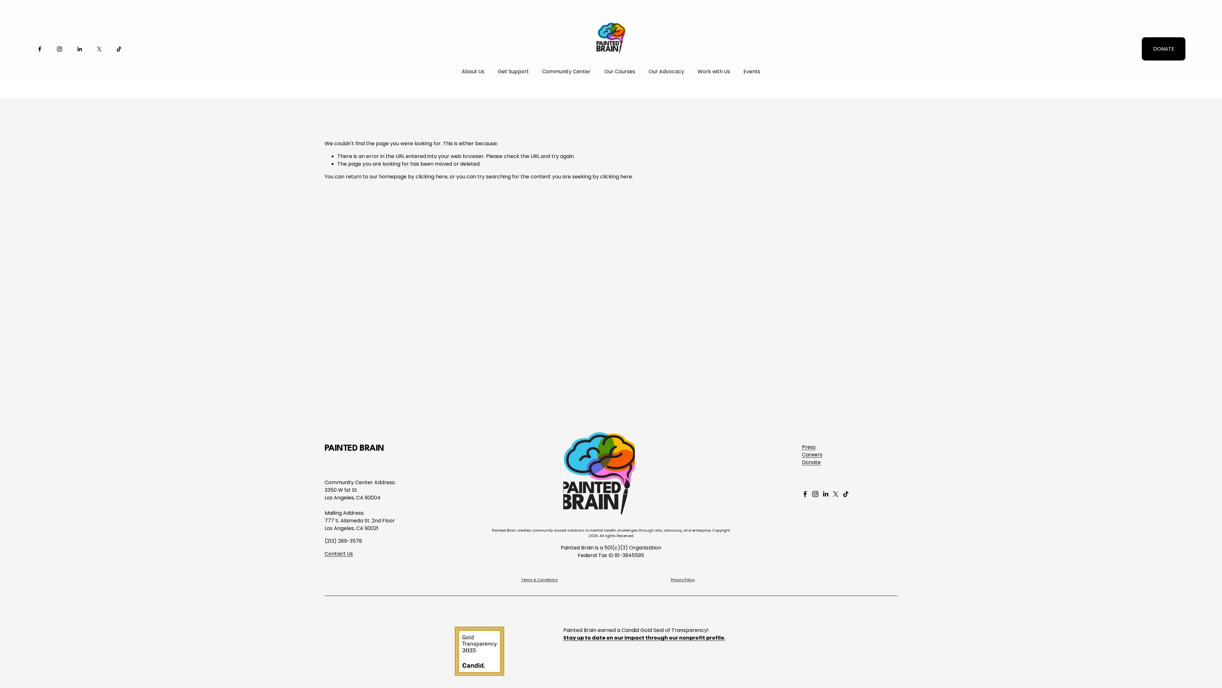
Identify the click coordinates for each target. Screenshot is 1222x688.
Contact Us (339, 553)
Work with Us (714, 71)
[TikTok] (119, 49)
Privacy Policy (683, 579)
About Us (473, 71)
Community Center (566, 71)
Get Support (513, 71)
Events (751, 71)
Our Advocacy (666, 71)
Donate (811, 462)
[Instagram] (59, 49)
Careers (812, 454)
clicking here (431, 176)
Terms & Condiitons (539, 579)
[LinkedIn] (79, 49)
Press (809, 447)
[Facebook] (40, 49)
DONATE (1163, 49)
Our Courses (619, 71)
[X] (99, 49)
